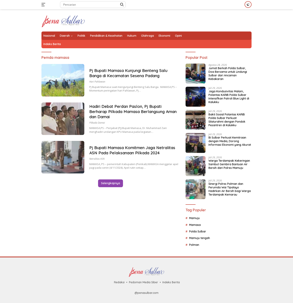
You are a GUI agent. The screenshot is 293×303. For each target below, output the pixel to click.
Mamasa (195, 225)
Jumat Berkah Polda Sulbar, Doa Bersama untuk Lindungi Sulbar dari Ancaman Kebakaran (227, 73)
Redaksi (119, 282)
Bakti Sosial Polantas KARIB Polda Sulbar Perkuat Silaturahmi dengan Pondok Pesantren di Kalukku (226, 120)
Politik (81, 35)
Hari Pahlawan (97, 81)
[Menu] (44, 4)
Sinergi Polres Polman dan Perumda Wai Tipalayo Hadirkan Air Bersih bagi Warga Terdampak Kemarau (229, 189)
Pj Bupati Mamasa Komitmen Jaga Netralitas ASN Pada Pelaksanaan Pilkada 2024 (132, 150)
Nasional (49, 35)
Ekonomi (164, 35)
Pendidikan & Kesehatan (106, 35)
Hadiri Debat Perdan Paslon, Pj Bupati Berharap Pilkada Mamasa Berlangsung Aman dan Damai (133, 111)
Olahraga (147, 35)
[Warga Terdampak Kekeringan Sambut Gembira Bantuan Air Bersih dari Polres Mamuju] (195, 166)
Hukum (131, 35)
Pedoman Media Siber (143, 282)
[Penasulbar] (63, 20)
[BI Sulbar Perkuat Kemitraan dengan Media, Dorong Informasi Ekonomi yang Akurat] (195, 143)
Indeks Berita (52, 44)
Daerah (65, 35)
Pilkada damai (97, 122)
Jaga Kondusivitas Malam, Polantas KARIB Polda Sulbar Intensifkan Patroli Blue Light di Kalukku (228, 97)
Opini (178, 35)
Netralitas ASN (96, 158)
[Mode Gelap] (248, 4)
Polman (194, 245)
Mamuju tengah (199, 238)
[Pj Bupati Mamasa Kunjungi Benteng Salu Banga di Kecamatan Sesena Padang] (62, 80)
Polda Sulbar (197, 231)
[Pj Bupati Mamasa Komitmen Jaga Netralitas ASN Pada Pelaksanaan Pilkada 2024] (62, 157)
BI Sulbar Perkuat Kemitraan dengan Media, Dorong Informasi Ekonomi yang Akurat (229, 141)
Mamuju (194, 218)
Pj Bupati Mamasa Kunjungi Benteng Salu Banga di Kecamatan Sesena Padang (128, 73)
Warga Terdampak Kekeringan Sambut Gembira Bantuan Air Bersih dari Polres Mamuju (229, 164)
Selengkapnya (110, 183)
